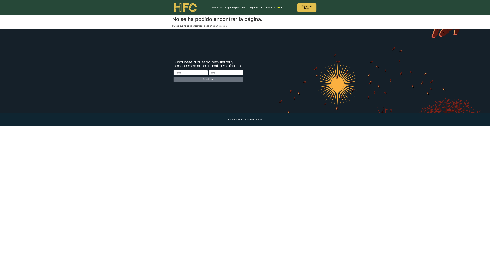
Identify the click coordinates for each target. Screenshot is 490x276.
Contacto (270, 7)
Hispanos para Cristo (236, 7)
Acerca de (217, 7)
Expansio (254, 7)
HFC (185, 7)
